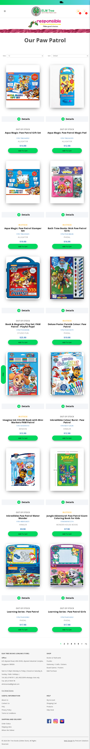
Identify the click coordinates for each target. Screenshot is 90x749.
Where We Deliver (8, 730)
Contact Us (6, 703)
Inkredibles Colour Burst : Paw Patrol (67, 421)
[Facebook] (49, 721)
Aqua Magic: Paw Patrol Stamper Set (22, 229)
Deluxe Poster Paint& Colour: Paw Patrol (67, 325)
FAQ (3, 707)
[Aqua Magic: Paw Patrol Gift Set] (23, 86)
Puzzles (49, 661)
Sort (49, 56)
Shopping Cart (52, 703)
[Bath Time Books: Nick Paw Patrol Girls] (67, 182)
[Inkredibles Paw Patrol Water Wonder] (23, 469)
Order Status (6, 724)
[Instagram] (55, 721)
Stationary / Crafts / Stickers (57, 664)
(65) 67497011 (10, 677)
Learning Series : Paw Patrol (23, 611)
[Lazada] (62, 721)
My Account (51, 700)
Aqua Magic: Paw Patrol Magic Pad (67, 132)
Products (50, 707)
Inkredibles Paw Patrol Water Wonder (23, 517)
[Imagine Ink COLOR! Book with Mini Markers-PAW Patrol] (23, 373)
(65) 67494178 (10, 681)
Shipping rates (7, 727)
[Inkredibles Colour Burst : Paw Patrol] (67, 373)
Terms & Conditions (9, 713)
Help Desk (50, 710)
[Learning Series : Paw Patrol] (23, 565)
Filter (3, 374)
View (4, 56)
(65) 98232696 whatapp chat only (27, 677)
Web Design (68, 741)
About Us (5, 700)
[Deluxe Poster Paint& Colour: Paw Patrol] (67, 278)
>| (86, 644)
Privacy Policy (6, 710)
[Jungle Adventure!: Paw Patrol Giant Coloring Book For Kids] (67, 469)
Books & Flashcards (54, 658)
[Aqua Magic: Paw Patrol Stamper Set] (23, 182)
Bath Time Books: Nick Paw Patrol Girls (67, 229)
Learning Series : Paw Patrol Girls (67, 611)
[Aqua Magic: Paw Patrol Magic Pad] (67, 86)
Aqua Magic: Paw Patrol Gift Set (23, 132)
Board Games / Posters (55, 668)
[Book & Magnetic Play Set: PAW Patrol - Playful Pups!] (23, 278)
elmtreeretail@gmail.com (10, 684)
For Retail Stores (8, 691)
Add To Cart (22, 151)
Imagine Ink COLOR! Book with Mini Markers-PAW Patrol (23, 421)
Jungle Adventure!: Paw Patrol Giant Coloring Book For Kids (67, 517)
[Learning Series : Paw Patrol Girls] (67, 565)
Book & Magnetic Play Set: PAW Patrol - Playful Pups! (22, 325)
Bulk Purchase (52, 671)
